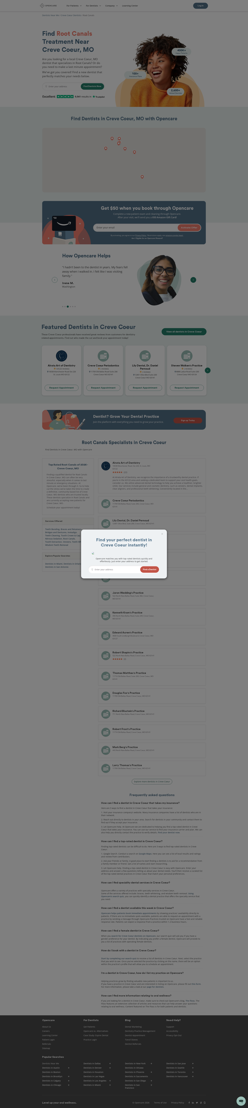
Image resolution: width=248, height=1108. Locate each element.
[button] (149, 569)
